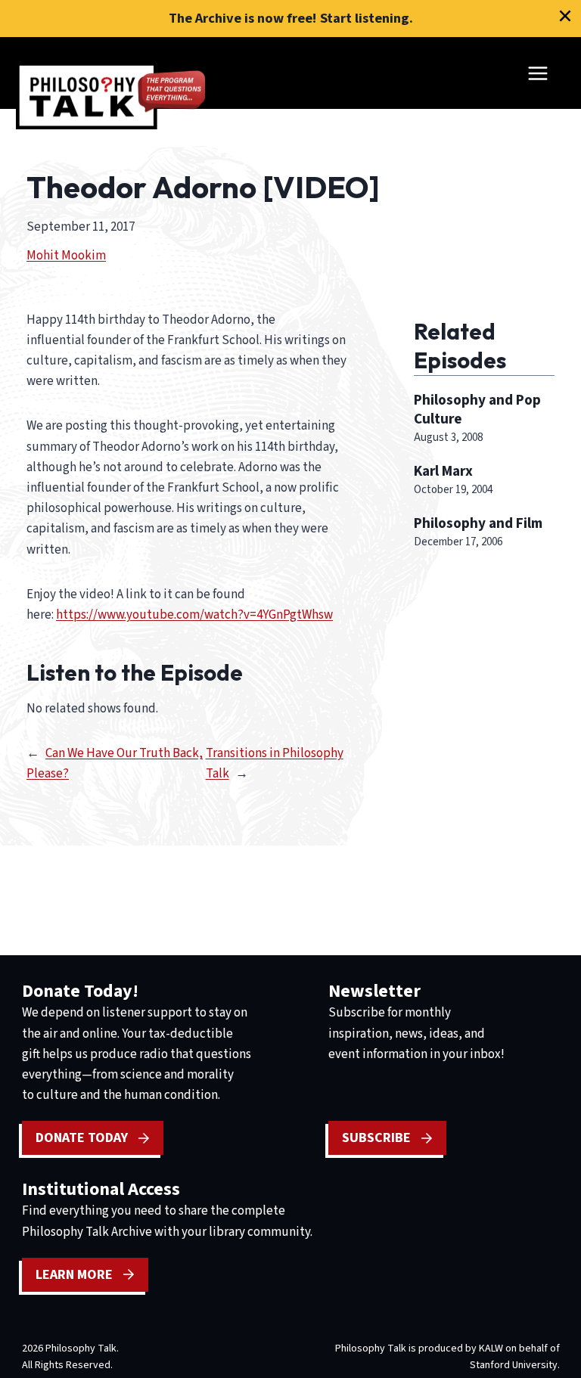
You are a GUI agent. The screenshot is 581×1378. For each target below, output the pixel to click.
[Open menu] (537, 72)
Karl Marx (443, 471)
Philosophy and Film (478, 523)
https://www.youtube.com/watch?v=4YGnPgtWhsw (194, 615)
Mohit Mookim (66, 256)
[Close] (565, 16)
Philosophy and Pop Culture (477, 410)
